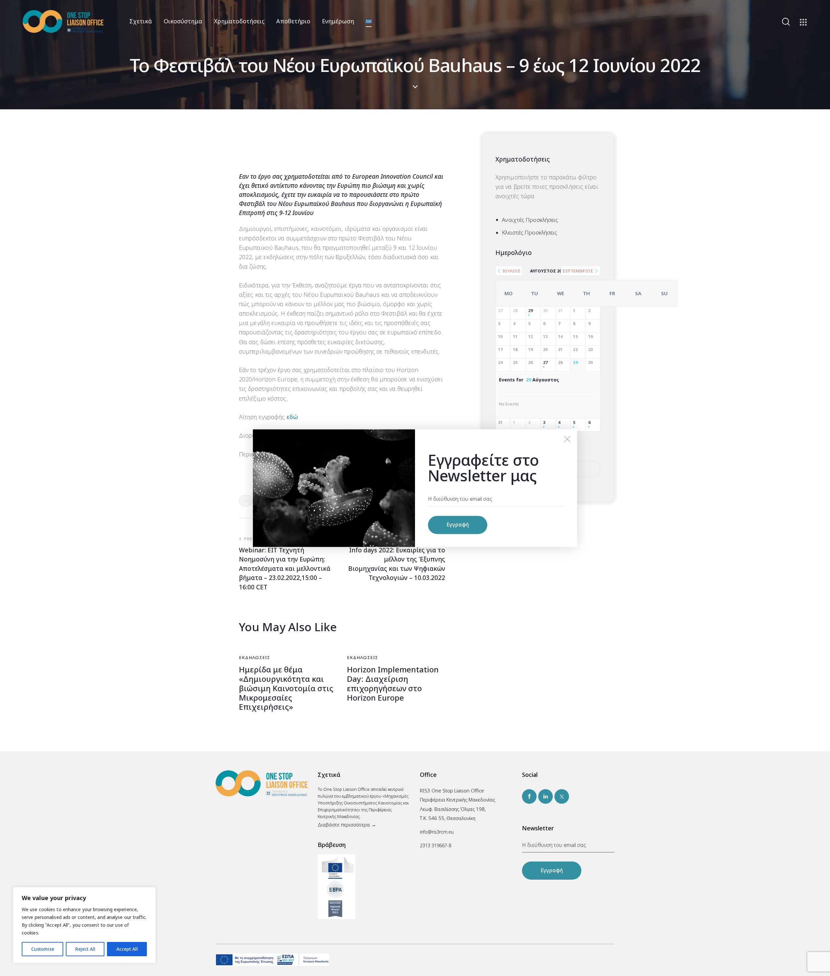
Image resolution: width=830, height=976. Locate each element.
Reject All (85, 949)
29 (530, 310)
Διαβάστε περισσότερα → (347, 824)
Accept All (127, 949)
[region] (84, 925)
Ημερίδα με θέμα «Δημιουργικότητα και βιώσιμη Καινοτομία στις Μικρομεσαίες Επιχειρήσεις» (286, 688)
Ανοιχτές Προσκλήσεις (530, 219)
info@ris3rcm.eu (437, 832)
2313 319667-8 (435, 845)
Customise (42, 949)
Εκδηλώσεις (254, 657)
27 (545, 362)
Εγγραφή (551, 870)
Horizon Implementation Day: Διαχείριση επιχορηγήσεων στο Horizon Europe (393, 683)
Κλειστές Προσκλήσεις (529, 232)
